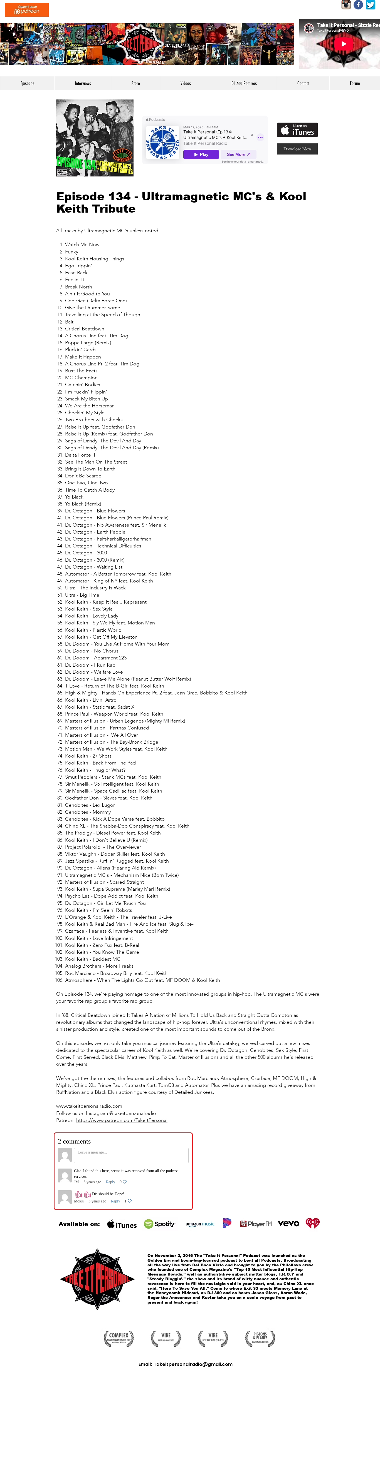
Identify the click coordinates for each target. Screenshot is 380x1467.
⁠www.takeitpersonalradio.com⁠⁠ (89, 1106)
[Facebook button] (358, 4)
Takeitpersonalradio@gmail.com (193, 1364)
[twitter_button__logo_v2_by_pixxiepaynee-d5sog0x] (370, 4)
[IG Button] (346, 4)
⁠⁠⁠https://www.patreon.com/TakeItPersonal (121, 1120)
